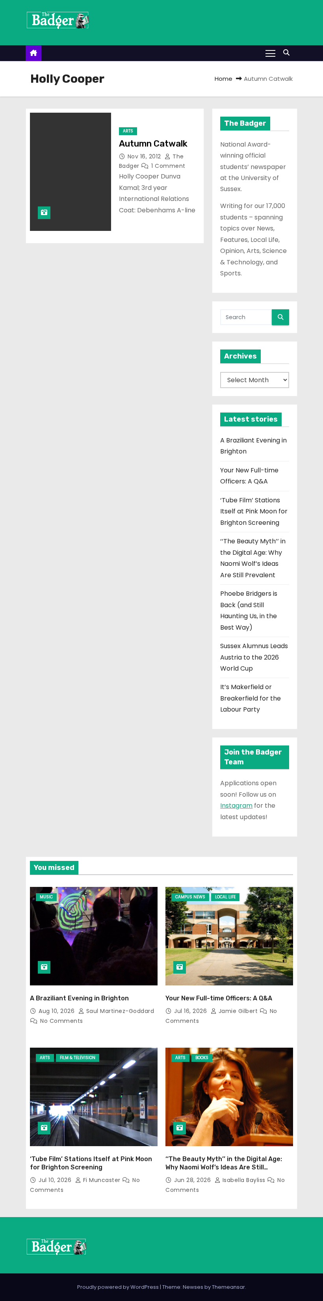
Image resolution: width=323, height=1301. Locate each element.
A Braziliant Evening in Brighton (79, 998)
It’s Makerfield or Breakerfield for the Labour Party (250, 698)
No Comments (61, 1021)
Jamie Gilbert (238, 1011)
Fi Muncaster (101, 1180)
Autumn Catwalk (153, 143)
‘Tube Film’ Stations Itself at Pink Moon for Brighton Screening (254, 511)
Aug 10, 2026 (57, 1011)
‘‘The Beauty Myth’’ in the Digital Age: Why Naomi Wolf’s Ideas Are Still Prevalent (223, 1167)
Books (201, 1058)
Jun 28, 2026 (193, 1180)
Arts (128, 131)
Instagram (236, 805)
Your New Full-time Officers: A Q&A (218, 998)
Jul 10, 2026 (56, 1180)
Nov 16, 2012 (145, 156)
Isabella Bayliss (244, 1180)
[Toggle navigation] (270, 53)
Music (46, 897)
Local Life (225, 897)
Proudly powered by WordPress (118, 1287)
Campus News (190, 897)
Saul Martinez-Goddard (119, 1011)
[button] (288, 52)
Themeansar (228, 1287)
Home (223, 78)
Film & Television (77, 1058)
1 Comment (168, 166)
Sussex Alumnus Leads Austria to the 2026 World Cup (254, 657)
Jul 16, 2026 (191, 1011)
